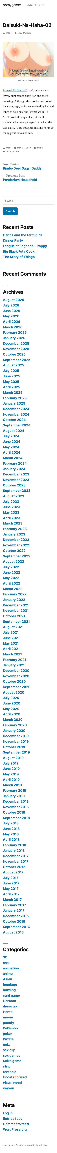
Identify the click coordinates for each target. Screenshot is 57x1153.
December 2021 (16, 605)
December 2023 (16, 474)
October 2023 (14, 485)
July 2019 (11, 763)
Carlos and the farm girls (23, 235)
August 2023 (13, 496)
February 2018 (14, 845)
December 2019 (16, 736)
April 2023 (11, 518)
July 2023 (11, 502)
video (16, 151)
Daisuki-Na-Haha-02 (15, 90)
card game (11, 995)
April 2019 (11, 780)
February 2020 (15, 725)
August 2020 (13, 692)
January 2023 (14, 534)
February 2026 (15, 332)
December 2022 (16, 540)
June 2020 (11, 703)
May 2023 (11, 512)
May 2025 (11, 382)
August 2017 (13, 872)
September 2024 (16, 425)
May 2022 (11, 578)
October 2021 (14, 616)
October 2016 (14, 921)
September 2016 (16, 927)
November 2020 (16, 676)
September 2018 (16, 818)
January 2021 (14, 665)
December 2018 (16, 801)
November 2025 (16, 349)
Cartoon (9, 1001)
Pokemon (10, 1028)
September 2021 (16, 622)
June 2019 (11, 769)
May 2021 (11, 643)
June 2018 (11, 829)
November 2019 (16, 741)
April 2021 (11, 649)
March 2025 (12, 392)
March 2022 (12, 589)
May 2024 (11, 447)
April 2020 (11, 714)
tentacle (9, 1072)
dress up (10, 1006)
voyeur (8, 1088)
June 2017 (11, 883)
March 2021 (12, 654)
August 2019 (13, 758)
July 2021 (11, 632)
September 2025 (16, 360)
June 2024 (11, 442)
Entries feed (13, 1119)
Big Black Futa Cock (18, 251)
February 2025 (15, 398)
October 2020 (14, 681)
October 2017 (14, 867)
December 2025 (16, 343)
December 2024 (16, 409)
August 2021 (13, 627)
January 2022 (14, 600)
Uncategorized (15, 1077)
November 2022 (16, 545)
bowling (9, 990)
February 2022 (15, 594)
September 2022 (16, 556)
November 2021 (16, 611)
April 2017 (11, 894)
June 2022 (11, 572)
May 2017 (11, 889)
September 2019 (16, 752)
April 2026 (11, 322)
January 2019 (14, 796)
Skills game (12, 1061)
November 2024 (16, 414)
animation (11, 968)
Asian (7, 979)
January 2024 (14, 469)
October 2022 (14, 551)
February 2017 (14, 905)
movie (8, 1017)
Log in (8, 1113)
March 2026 (12, 327)
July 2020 (11, 698)
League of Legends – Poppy (25, 246)
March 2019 (12, 785)
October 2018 (14, 812)
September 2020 (16, 687)
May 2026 (11, 316)
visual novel (12, 1083)
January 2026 (14, 338)
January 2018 (14, 851)
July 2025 (11, 371)
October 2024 (14, 420)
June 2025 (11, 376)
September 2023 (16, 491)
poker (7, 1034)
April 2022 (11, 583)
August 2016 (13, 932)
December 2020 (16, 671)
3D (5, 957)
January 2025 (14, 403)
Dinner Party (13, 240)
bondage (10, 985)
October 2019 (14, 747)
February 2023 (15, 529)
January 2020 (14, 731)
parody (8, 1023)
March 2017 (12, 900)
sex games (11, 1055)
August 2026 (13, 300)
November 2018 (16, 807)
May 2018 (11, 834)
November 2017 (15, 861)
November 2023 (16, 480)
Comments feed (16, 1124)
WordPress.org (15, 1129)
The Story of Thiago (19, 257)
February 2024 (15, 463)
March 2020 (13, 720)
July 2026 (11, 305)
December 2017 (15, 856)
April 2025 (11, 387)
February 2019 (14, 790)
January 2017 (14, 910)
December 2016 (16, 916)
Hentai (8, 1012)
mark (8, 33)
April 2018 (11, 840)
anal (6, 963)
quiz (6, 1044)
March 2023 (12, 523)
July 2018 (11, 823)
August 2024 (13, 431)
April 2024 (11, 452)
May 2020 (11, 709)
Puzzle (8, 1039)
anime (40, 147)
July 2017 (10, 878)
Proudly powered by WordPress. (31, 1145)
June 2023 (11, 507)
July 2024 (11, 436)
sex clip (9, 1050)
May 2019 (11, 774)
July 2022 (11, 567)
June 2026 (11, 311)
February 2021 (14, 660)
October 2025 (14, 354)
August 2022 (13, 561)
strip (6, 1066)
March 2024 (13, 458)
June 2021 (11, 638)
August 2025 (13, 365)
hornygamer (12, 5)
